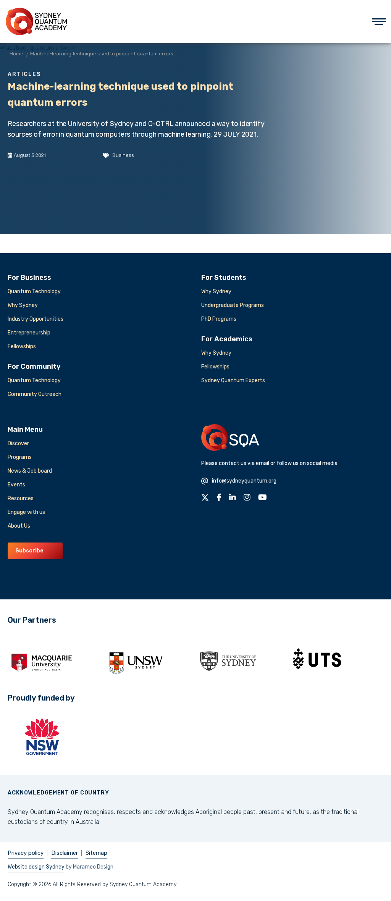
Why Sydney (23, 305)
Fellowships (22, 346)
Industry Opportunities (35, 319)
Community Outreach (34, 394)
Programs (20, 457)
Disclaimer (64, 852)
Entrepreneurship (29, 332)
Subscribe (29, 550)
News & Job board (30, 471)
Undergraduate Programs (232, 305)
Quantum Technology (34, 291)
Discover (18, 443)
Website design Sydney (36, 867)
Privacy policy (26, 852)
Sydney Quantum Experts (233, 380)
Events (16, 484)
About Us (19, 526)
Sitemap (96, 852)
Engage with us (26, 512)
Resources (21, 498)
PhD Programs (218, 319)
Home (16, 54)
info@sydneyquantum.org (244, 481)
